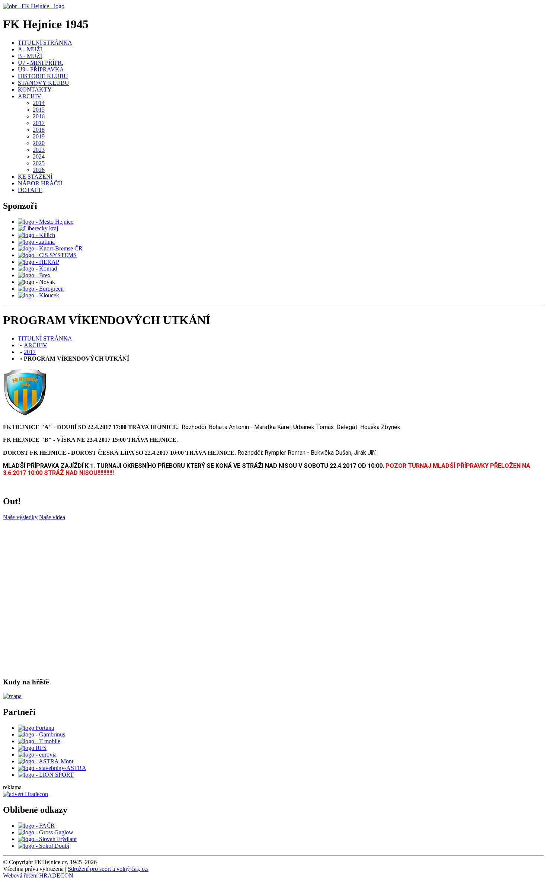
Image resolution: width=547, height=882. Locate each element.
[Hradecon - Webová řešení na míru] (25, 794)
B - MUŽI (30, 56)
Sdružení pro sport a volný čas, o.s (108, 869)
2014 (39, 103)
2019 (39, 136)
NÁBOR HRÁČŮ (40, 183)
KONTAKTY (35, 89)
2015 (39, 109)
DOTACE (30, 190)
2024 (39, 156)
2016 (39, 116)
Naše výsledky (20, 517)
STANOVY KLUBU (43, 83)
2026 (39, 170)
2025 (39, 163)
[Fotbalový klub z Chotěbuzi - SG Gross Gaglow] (45, 832)
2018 (39, 130)
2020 (39, 143)
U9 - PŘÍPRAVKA (41, 69)
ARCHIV (29, 96)
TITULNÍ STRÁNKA (45, 42)
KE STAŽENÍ (35, 176)
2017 (39, 123)
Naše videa (52, 517)
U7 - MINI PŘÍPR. (40, 63)
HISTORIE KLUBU (43, 76)
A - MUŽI (30, 49)
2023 (39, 150)
